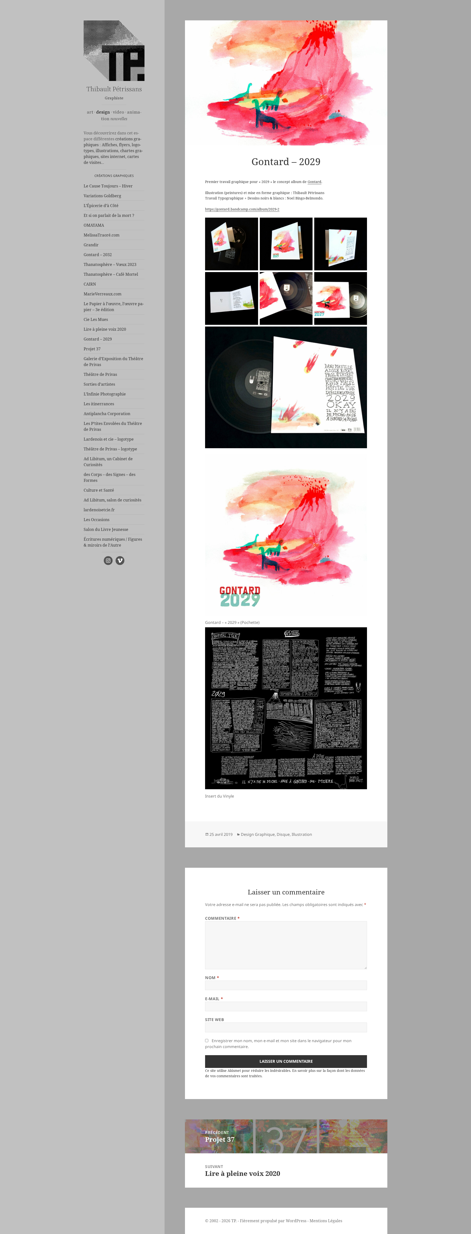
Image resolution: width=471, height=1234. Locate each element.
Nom (212, 977)
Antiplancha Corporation (107, 413)
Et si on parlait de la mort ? (109, 215)
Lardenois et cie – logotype (109, 439)
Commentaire (222, 918)
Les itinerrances (99, 404)
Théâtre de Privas (100, 374)
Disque (283, 834)
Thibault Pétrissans (114, 88)
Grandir (91, 245)
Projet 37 (92, 349)
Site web (214, 1019)
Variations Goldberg (102, 195)
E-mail (214, 998)
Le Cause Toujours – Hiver (108, 186)
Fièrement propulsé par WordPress (273, 1220)
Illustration (302, 834)
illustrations (107, 150)
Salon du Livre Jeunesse (106, 529)
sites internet (113, 156)
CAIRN (90, 284)
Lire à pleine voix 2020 (105, 329)
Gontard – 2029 (98, 339)
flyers (124, 144)
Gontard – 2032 (98, 254)
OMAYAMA (94, 225)
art (90, 112)
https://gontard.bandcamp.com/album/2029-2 (242, 209)
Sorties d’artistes (99, 384)
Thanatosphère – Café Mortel (111, 274)
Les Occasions (96, 519)
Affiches (109, 144)
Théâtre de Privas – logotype (110, 449)
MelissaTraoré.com (101, 235)
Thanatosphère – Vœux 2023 (110, 264)
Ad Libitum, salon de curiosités (112, 500)
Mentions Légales (326, 1220)
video (118, 112)
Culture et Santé (99, 490)
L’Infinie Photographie (105, 394)
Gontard (314, 181)
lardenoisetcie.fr (99, 509)
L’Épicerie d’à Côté (101, 205)
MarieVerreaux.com (102, 294)
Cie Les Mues (96, 319)
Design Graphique (258, 834)
